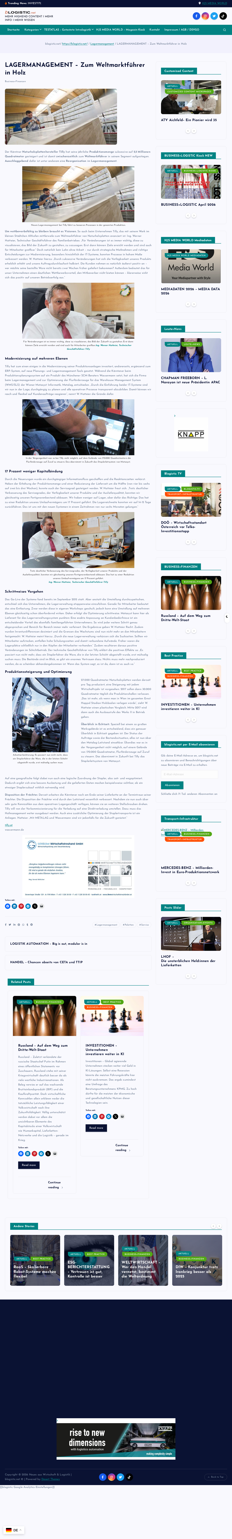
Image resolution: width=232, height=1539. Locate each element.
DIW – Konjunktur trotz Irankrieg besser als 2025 (143, 1271)
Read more (29, 1165)
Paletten (129, 925)
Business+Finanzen (15, 81)
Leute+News (192, 344)
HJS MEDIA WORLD (214, 3)
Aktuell (24, 1002)
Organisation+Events (198, 923)
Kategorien (31, 29)
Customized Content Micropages (189, 92)
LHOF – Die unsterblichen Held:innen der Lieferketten (188, 961)
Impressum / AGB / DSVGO (181, 29)
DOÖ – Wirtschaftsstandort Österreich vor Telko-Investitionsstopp (184, 527)
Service (145, 925)
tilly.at (9, 825)
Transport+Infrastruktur (184, 494)
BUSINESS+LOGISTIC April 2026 (188, 205)
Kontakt (154, 29)
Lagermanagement (102, 44)
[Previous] (188, 130)
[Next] (194, 130)
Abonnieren (172, 785)
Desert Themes (50, 1479)
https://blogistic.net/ (75, 44)
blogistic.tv (192, 489)
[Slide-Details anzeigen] (191, 433)
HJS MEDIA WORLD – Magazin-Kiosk (120, 29)
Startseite (13, 29)
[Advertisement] (107, 1362)
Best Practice (112, 1002)
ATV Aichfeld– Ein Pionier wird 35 (189, 120)
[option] (191, 102)
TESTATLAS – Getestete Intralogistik (67, 29)
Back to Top (217, 1477)
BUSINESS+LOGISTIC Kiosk (200, 171)
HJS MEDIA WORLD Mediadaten (186, 256)
